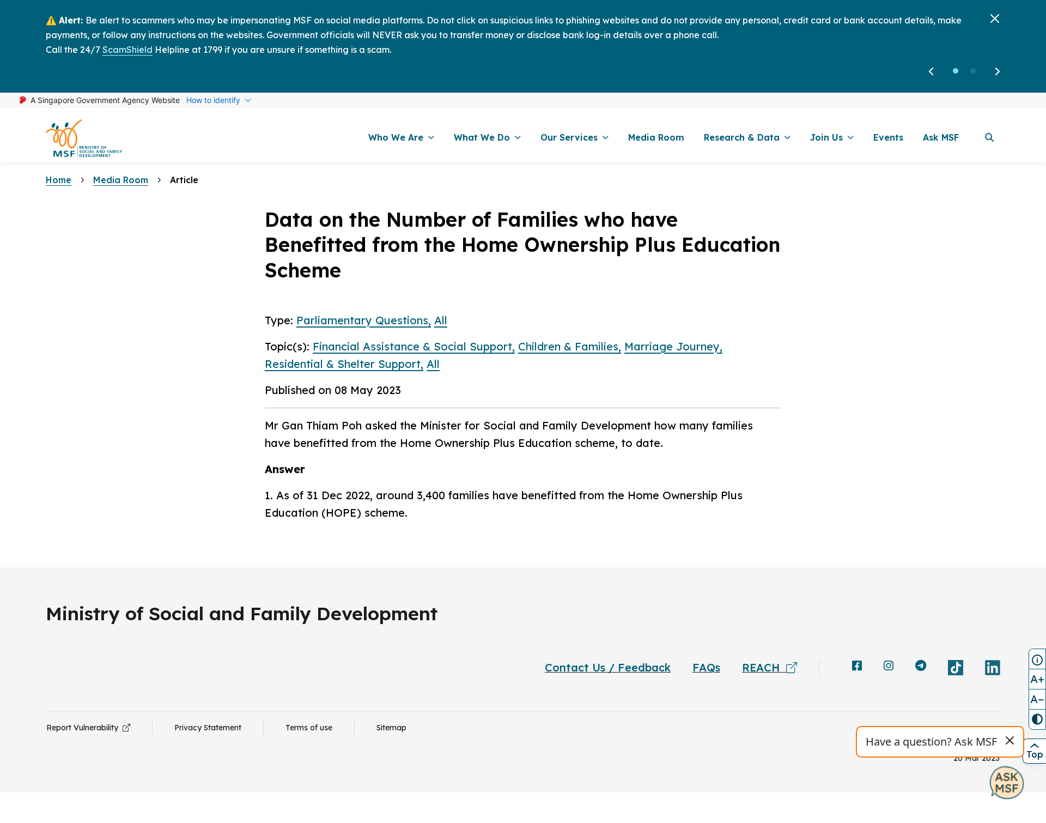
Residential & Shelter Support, (344, 364)
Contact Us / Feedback (608, 667)
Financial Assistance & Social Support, (414, 346)
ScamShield (127, 49)
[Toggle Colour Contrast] (1037, 719)
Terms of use (308, 728)
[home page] (84, 137)
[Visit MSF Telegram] (920, 666)
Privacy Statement (207, 728)
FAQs (706, 667)
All (440, 320)
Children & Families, (569, 346)
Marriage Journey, (673, 346)
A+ (1037, 679)
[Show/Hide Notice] (1037, 659)
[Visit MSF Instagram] (888, 666)
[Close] (994, 18)
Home (58, 179)
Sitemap (391, 728)
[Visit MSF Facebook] (857, 666)
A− (1037, 699)
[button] (955, 70)
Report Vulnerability (84, 728)
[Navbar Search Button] (989, 137)
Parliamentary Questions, (363, 320)
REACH (764, 667)
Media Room (120, 179)
